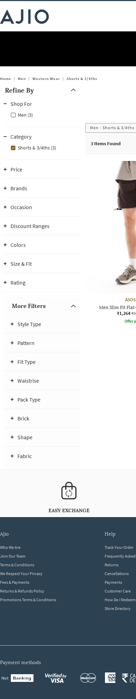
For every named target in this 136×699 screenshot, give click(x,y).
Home (5, 78)
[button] (42, 90)
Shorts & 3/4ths (82, 78)
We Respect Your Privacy (21, 573)
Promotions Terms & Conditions (28, 599)
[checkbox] (42, 114)
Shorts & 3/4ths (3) (37, 148)
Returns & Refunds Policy (22, 591)
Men (22, 78)
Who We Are (10, 547)
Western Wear (46, 78)
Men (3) (25, 115)
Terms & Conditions (17, 564)
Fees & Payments (14, 582)
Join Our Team (12, 556)
